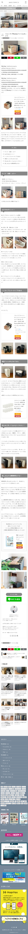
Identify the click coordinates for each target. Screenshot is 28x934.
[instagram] (13, 636)
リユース (17, 793)
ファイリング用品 (14, 38)
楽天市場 (18, 113)
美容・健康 (14, 803)
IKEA (9, 786)
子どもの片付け (7, 746)
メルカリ (2, 793)
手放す (5, 752)
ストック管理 (11, 788)
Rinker (20, 108)
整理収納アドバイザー (5, 801)
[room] (15, 636)
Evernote (5, 786)
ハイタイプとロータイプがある (12, 156)
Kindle (19, 543)
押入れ (6, 799)
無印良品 (2, 803)
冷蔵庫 (7, 795)
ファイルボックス (6, 38)
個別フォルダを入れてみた (11, 158)
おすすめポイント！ (10, 154)
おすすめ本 (6, 771)
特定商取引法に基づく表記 (7, 929)
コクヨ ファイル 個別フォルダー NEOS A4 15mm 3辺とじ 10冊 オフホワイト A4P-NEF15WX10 (19, 404)
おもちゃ (13, 786)
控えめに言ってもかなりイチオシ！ (14, 161)
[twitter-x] (11, 636)
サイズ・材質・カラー (10, 151)
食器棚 (26, 803)
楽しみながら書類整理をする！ (12, 163)
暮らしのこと (6, 766)
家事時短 (8, 797)
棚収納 (19, 801)
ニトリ (8, 790)
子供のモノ (17, 795)
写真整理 (2, 795)
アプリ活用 (19, 786)
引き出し (13, 797)
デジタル (5, 763)
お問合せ (24, 929)
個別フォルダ (6, 760)
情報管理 (24, 797)
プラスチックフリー (8, 774)
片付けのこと (6, 749)
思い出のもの (19, 797)
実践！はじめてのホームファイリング (20, 537)
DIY (1, 786)
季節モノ (22, 795)
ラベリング (8, 793)
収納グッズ (12, 795)
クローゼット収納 (4, 788)
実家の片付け (3, 797)
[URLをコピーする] (24, 58)
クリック (19, 8)
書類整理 (5, 755)
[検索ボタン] (2, 2)
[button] (4, 58)
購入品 (19, 803)
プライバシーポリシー (17, 929)
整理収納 (5, 744)
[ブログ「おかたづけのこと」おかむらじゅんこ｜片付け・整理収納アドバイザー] (14, 2)
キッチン (23, 786)
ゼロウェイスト (18, 788)
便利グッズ (23, 793)
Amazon (18, 111)
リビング (12, 793)
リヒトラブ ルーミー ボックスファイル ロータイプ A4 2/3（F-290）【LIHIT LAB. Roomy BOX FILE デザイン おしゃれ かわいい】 (20, 321)
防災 (22, 803)
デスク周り (3, 790)
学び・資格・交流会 (7, 777)
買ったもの (6, 768)
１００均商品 (3, 805)
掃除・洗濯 (18, 799)
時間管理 (12, 801)
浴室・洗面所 (23, 801)
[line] (17, 636)
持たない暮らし (11, 799)
